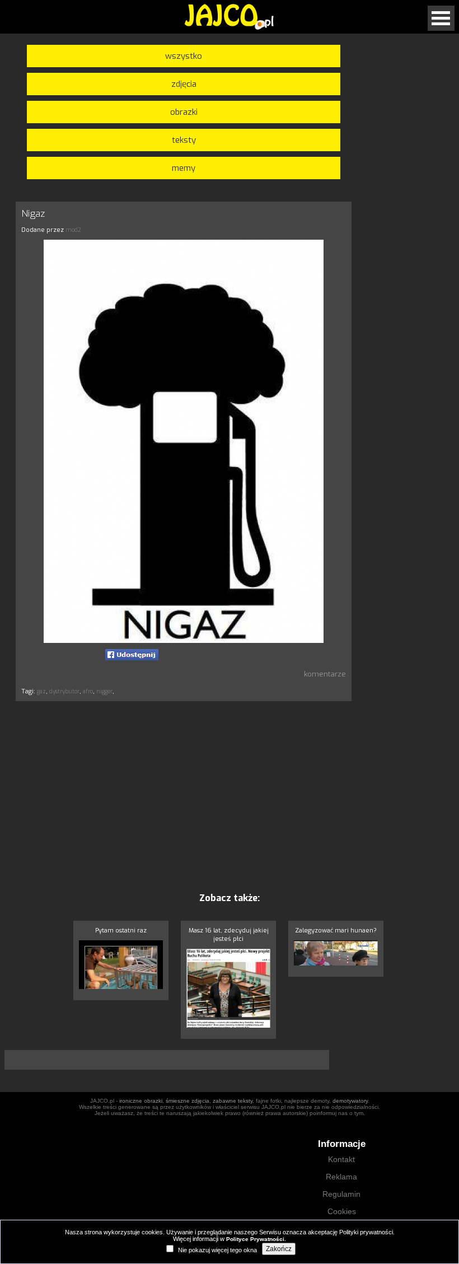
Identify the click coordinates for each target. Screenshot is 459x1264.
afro (88, 691)
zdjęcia (183, 84)
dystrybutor (64, 691)
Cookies (341, 1211)
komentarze (325, 674)
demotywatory (350, 1101)
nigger (104, 691)
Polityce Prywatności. (256, 1239)
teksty (184, 140)
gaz (41, 691)
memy (183, 168)
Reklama (341, 1176)
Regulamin (341, 1194)
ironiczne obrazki (140, 1101)
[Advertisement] (410, 657)
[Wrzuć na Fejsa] (131, 654)
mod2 (73, 230)
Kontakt (341, 1159)
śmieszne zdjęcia (187, 1101)
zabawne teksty (232, 1101)
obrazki (184, 112)
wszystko (183, 56)
